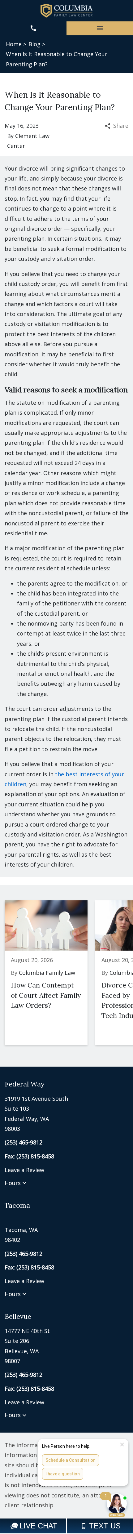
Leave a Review (24, 1170)
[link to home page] (66, 11)
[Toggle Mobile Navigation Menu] (99, 28)
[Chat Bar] (66, 1526)
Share (120, 125)
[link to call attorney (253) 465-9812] (33, 28)
